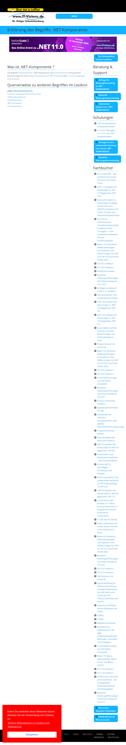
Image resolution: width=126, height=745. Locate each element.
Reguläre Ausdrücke (106, 623)
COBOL (100, 615)
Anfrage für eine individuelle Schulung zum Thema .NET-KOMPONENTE (106, 147)
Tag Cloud (87, 734)
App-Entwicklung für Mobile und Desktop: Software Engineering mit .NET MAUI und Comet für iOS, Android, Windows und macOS (107, 592)
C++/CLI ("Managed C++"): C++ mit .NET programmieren (106, 133)
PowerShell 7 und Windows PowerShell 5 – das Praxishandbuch (107, 457)
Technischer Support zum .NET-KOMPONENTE (104, 107)
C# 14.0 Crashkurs (105, 263)
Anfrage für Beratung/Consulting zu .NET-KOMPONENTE (105, 84)
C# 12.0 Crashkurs (105, 568)
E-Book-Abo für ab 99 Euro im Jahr (105, 718)
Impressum (99, 737)
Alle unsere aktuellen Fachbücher (106, 709)
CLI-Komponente (60, 72)
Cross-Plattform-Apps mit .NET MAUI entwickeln (107, 380)
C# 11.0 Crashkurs (105, 669)
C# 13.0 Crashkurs (105, 370)
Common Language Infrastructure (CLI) (24, 94)
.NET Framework (57, 75)
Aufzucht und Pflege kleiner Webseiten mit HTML (107, 608)
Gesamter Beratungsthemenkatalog (107, 96)
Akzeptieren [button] (32, 734)
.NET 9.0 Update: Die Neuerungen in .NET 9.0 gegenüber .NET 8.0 (108, 447)
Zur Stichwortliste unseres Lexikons (105, 58)
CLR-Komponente (25, 72)
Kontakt (111, 734)
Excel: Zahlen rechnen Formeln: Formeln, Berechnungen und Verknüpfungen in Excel (107, 334)
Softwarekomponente (37, 75)
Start (66, 734)
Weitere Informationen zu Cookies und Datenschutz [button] (28, 725)
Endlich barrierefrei (105, 271)
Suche (75, 734)
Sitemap (99, 734)
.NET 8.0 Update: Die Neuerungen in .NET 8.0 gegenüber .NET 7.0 (108, 493)
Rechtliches (113, 737)
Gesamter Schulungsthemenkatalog (107, 159)
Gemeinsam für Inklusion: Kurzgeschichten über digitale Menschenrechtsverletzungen (110, 420)
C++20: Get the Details (107, 519)
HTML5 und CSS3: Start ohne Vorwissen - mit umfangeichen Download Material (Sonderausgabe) (107, 682)
